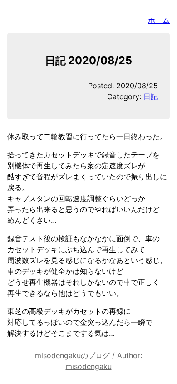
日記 (150, 96)
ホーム (159, 20)
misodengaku (89, 366)
